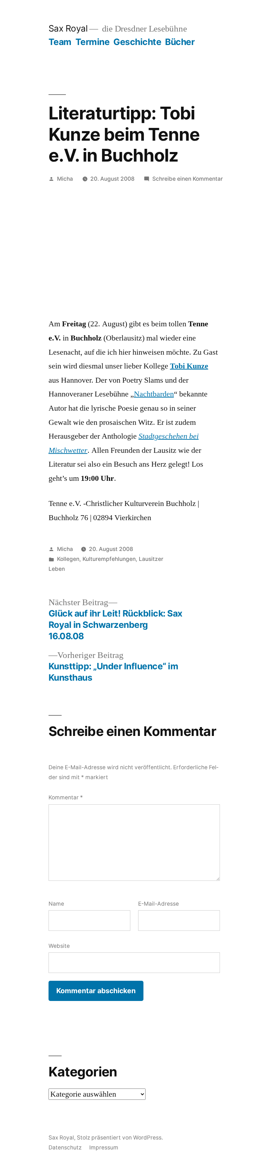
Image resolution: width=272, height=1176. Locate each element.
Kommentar (66, 797)
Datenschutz (65, 1147)
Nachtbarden (154, 394)
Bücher (179, 41)
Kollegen (68, 559)
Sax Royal (68, 28)
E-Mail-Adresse (158, 903)
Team (60, 41)
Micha (65, 178)
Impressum (103, 1147)
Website (59, 946)
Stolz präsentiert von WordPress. (120, 1137)
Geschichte (137, 41)
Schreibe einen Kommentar (187, 178)
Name (56, 903)
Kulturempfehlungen (109, 559)
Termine (92, 41)
